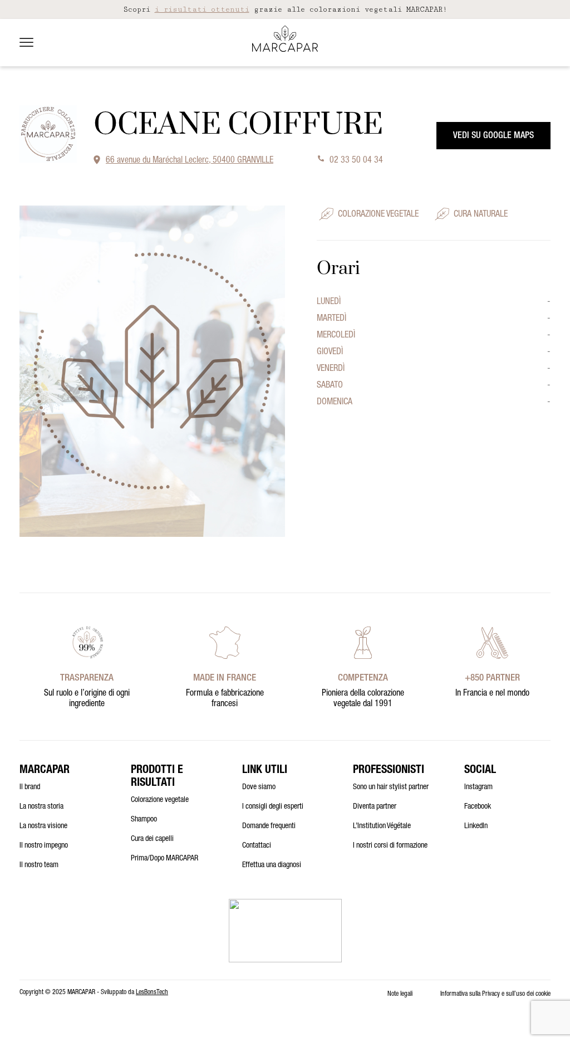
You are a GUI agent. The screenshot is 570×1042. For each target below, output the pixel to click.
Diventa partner (374, 807)
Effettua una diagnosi (271, 865)
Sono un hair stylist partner (391, 787)
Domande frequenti (269, 826)
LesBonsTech (152, 992)
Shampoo (144, 820)
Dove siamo (259, 787)
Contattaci (256, 846)
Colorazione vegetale (160, 800)
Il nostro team (38, 865)
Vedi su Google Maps (493, 136)
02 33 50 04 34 (356, 160)
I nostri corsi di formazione (390, 846)
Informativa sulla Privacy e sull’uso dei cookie (495, 994)
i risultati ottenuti (202, 9)
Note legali (399, 994)
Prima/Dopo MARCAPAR (164, 859)
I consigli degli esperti (272, 807)
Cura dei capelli (152, 839)
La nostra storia (41, 807)
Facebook (477, 807)
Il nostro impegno (43, 846)
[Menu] (26, 42)
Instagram (478, 787)
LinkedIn (476, 826)
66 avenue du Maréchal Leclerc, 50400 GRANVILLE (189, 160)
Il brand (29, 787)
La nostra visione (43, 826)
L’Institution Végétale (382, 826)
